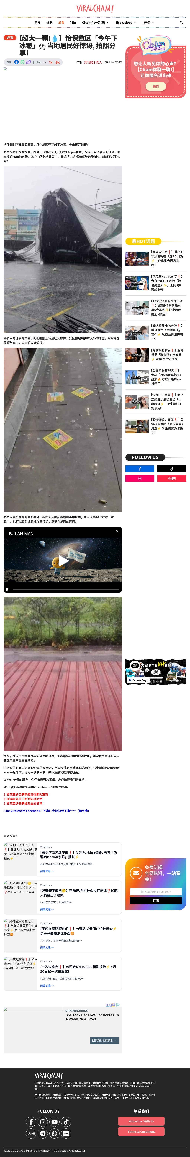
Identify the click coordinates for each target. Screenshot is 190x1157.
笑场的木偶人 (93, 62)
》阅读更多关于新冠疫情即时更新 (26, 794)
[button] (64, 561)
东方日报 (16, 152)
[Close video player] (117, 531)
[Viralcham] (95, 8)
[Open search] (181, 22)
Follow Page (140, 680)
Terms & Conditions (141, 1131)
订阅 (156, 900)
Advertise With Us (141, 1121)
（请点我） (83, 810)
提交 (156, 86)
